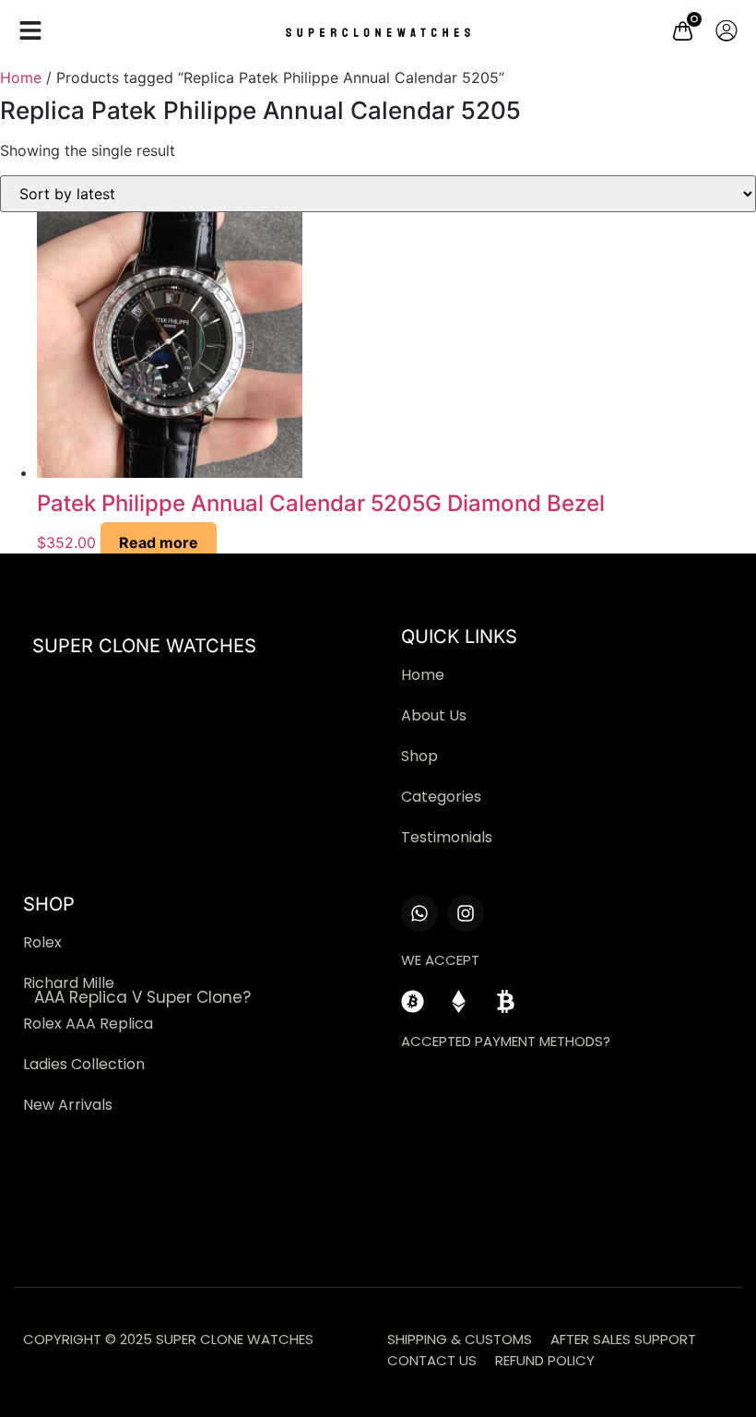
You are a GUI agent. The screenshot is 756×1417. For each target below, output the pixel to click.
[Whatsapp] (419, 913)
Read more (158, 542)
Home (20, 77)
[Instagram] (465, 913)
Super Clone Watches (144, 646)
